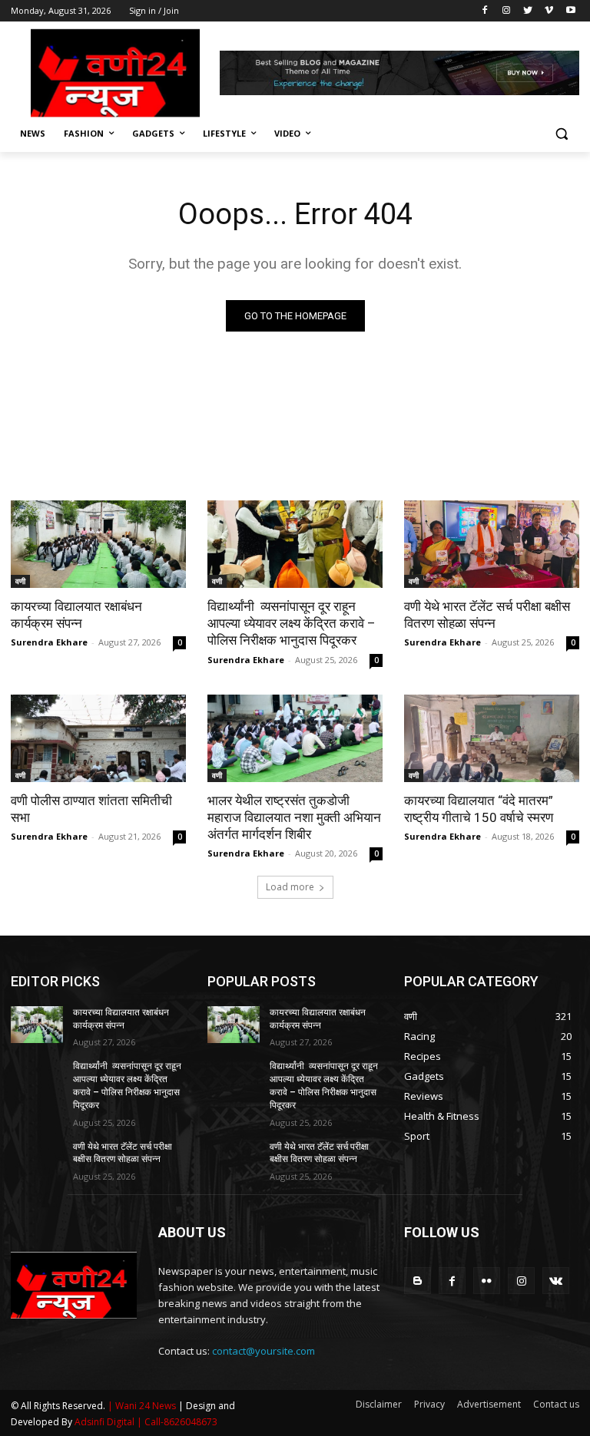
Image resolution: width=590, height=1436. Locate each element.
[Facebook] (485, 11)
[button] (561, 134)
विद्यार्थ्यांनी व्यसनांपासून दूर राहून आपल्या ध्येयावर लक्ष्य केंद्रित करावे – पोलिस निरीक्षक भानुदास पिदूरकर (291, 623)
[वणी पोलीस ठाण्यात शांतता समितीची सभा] (98, 738)
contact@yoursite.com (263, 1351)
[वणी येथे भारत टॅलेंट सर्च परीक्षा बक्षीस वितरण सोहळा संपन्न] (491, 544)
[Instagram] (506, 11)
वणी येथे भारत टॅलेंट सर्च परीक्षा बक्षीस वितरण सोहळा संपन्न (487, 615)
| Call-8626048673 (177, 1421)
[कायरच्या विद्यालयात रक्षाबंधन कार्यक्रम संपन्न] (98, 544)
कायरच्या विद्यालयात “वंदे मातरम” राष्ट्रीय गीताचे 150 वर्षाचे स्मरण (478, 809)
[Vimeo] (549, 11)
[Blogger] (417, 1280)
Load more (290, 886)
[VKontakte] (555, 1280)
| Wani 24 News (143, 1405)
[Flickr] (486, 1280)
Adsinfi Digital (106, 1421)
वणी (20, 581)
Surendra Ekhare (49, 642)
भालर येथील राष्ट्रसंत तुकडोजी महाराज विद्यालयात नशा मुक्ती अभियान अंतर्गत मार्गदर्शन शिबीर (294, 817)
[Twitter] (528, 11)
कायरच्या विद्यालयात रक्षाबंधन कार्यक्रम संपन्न (76, 615)
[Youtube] (570, 11)
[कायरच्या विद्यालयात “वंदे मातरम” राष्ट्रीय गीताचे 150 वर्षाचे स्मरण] (491, 738)
